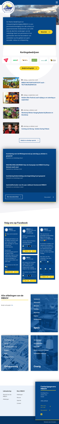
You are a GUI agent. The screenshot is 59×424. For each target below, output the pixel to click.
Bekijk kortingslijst (28, 68)
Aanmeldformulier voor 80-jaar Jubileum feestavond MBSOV (26, 186)
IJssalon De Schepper (30, 262)
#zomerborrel (26, 244)
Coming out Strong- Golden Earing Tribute (35, 129)
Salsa (5, 353)
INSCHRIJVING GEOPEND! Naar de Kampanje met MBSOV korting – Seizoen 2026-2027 (28, 167)
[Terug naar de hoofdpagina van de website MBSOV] (8, 7)
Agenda (19, 400)
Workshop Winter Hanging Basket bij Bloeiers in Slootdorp (37, 114)
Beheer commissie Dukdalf (41, 350)
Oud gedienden (38, 343)
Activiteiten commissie (40, 353)
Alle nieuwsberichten (13, 197)
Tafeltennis (37, 299)
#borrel (29, 241)
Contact (19, 403)
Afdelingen (6, 399)
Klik (12, 305)
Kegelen (36, 316)
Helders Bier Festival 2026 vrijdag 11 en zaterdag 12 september (38, 99)
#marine (30, 242)
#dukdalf (25, 242)
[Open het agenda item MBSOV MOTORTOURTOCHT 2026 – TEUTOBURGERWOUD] (11, 82)
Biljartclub (37, 312)
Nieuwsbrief (47, 197)
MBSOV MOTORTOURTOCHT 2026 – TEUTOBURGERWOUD (33, 84)
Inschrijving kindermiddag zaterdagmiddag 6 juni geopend (25, 177)
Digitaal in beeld (9, 357)
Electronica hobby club (10, 346)
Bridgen (6, 350)
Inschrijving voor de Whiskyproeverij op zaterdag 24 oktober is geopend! (26, 156)
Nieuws (19, 397)
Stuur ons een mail (43, 406)
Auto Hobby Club (9, 340)
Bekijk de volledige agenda (28, 140)
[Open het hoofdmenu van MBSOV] (57, 2)
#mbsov (33, 241)
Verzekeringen (38, 340)
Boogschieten (37, 319)
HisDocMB (36, 346)
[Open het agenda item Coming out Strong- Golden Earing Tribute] (11, 128)
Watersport (37, 302)
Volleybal (36, 306)
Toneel (6, 343)
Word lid (44, 32)
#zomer (25, 241)
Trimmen (36, 309)
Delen (6, 269)
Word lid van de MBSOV (7, 395)
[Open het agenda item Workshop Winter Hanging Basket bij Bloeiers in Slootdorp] (11, 113)
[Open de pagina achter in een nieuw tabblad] (41, 414)
